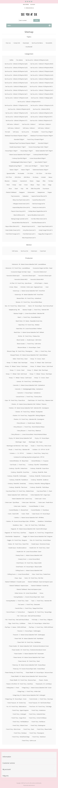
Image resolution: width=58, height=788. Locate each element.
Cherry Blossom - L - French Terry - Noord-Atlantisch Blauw (29, 427)
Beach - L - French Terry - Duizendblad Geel (29, 317)
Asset (47, 287)
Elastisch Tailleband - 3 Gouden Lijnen (15, 582)
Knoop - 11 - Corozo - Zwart (17, 370)
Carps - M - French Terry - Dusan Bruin (15, 400)
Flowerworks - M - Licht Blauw (44, 684)
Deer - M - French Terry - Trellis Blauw (35, 525)
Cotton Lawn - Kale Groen (28, 502)
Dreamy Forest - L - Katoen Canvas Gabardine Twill (29, 555)
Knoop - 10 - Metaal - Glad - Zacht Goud (40, 362)
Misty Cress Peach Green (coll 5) (21, 200)
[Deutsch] (32, 2)
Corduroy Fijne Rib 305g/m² (19, 158)
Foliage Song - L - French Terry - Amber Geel (29, 691)
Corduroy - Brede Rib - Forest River (20, 472)
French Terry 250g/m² (47, 132)
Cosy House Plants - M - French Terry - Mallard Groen (20, 491)
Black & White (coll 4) (19, 215)
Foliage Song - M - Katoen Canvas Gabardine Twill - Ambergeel (29, 695)
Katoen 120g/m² (14, 169)
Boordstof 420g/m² (43, 143)
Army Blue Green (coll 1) (29, 230)
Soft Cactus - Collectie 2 (29, 128)
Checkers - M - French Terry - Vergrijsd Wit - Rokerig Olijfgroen (29, 415)
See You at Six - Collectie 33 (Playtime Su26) (37, 60)
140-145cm (48, 173)
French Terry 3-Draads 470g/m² (35, 139)
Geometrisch (23, 181)
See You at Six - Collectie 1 (29, 124)
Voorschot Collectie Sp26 (44, 275)
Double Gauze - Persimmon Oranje (40, 544)
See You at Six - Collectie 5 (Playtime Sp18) (17, 116)
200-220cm (18, 177)
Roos (44, 185)
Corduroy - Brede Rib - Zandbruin (39, 479)
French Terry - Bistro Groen (13, 729)
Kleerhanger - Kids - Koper (35, 442)
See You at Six (25, 132)
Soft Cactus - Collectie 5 (13, 124)
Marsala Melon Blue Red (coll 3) (20, 222)
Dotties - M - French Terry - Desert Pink (18, 544)
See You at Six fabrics (37, 43)
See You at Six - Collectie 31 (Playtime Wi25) (41, 64)
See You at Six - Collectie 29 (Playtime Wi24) (41, 67)
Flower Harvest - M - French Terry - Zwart (29, 661)
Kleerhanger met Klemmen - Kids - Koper (17, 445)
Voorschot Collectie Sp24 (29, 275)
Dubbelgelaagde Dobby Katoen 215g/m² (21, 162)
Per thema (35, 177)
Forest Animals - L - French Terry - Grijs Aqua (41, 699)
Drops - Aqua (18, 578)
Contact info (17, 43)
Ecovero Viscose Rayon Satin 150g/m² (38, 147)
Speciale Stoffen (11, 173)
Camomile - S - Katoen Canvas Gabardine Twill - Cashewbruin (29, 385)
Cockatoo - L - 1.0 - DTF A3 (17, 453)
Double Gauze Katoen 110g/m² (18, 147)
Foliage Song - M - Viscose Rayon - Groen (15, 699)
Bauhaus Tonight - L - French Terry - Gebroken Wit (36, 309)
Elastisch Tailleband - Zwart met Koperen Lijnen (40, 582)
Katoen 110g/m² (44, 166)
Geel (20, 185)
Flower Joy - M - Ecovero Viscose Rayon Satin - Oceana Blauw (29, 668)
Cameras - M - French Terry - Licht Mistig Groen (29, 381)
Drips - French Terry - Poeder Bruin (41, 574)
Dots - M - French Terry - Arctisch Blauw (40, 540)
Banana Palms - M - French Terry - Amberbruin (29, 298)
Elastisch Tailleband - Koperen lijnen (19, 585)
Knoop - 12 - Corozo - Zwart (41, 377)
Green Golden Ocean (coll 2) (13, 230)
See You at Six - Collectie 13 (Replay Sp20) (42, 98)
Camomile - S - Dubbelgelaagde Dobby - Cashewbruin (29, 389)
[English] (26, 2)
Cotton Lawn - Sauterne (20, 506)
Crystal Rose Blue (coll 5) (38, 200)
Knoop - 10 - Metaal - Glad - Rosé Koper (17, 362)
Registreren (26, 4)
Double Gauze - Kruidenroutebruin (18, 548)
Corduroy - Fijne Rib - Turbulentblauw (38, 464)
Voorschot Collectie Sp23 (13, 275)
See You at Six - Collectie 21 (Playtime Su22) (42, 82)
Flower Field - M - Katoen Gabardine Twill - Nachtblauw (29, 638)
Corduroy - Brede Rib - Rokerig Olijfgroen (39, 483)
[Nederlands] (28, 2)
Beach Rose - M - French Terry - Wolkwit (29, 325)
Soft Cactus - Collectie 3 (14, 128)
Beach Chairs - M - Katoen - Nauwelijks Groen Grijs (29, 321)
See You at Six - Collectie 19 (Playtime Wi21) (41, 86)
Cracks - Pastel (25, 513)
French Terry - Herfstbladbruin (21, 721)
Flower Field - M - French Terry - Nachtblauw (29, 642)
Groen (26, 185)
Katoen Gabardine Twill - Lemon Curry (22, 498)
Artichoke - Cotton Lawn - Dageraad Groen (32, 287)
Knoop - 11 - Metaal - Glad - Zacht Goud (16, 374)
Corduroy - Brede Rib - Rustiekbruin (19, 479)
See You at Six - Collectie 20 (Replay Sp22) (16, 86)
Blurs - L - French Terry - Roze (43, 351)
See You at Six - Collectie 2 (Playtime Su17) (41, 120)
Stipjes (38, 181)
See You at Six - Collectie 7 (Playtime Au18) (17, 113)
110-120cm (30, 173)
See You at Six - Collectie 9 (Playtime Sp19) (19, 109)
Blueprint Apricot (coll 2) (28, 226)
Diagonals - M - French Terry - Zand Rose (15, 532)
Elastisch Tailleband (11, 192)
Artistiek (43, 177)
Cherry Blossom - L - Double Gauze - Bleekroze (29, 423)
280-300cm (27, 177)
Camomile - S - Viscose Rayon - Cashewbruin (28, 393)
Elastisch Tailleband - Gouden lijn (39, 585)
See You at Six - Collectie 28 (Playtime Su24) (16, 71)
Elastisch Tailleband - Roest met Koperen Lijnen (29, 589)
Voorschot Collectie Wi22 (20, 279)
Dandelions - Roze (17, 525)
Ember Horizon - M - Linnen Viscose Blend (26, 593)
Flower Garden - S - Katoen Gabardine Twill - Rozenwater (29, 653)
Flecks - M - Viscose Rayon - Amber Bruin (39, 623)
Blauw (32, 185)
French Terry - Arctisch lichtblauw (37, 718)
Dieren (31, 181)
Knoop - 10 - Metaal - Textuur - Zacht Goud (41, 366)
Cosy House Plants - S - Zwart (44, 491)
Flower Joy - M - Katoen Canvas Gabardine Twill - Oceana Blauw (28, 665)
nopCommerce (31, 785)
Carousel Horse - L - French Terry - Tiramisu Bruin (29, 396)
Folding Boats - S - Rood (13, 687)
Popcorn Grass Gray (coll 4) (18, 211)
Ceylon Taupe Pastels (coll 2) (45, 226)
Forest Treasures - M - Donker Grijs (17, 702)
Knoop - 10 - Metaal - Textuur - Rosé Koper (16, 366)
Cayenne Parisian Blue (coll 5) (39, 196)
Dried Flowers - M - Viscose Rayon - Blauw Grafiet (29, 566)
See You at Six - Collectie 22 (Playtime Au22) (16, 82)
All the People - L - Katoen (41, 283)
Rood (8, 185)
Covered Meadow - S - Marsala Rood (18, 510)
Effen (44, 181)
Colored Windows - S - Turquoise (39, 461)
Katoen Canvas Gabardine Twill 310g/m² (19, 154)
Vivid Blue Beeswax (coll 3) (39, 222)
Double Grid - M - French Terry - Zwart (39, 548)
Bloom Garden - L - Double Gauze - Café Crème (29, 340)
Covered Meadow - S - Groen (36, 506)
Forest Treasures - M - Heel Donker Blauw (39, 702)
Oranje (14, 185)
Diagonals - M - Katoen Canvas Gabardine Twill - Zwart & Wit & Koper (29, 529)
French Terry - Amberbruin (39, 710)
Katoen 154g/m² (25, 169)
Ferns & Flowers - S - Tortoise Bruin (15, 612)
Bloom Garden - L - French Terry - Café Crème (29, 343)
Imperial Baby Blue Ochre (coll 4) (21, 207)
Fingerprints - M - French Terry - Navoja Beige (40, 612)
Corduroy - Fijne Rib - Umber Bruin (18, 468)
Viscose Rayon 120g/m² (11, 150)
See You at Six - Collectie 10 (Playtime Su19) (42, 105)
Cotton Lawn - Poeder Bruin (45, 502)
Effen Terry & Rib (35, 188)
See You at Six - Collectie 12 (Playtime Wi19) (29, 101)
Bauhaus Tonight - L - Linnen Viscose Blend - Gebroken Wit (29, 313)
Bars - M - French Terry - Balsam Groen (15, 306)
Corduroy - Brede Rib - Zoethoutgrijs (16, 476)
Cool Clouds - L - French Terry (17, 464)
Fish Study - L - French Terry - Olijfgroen (42, 619)
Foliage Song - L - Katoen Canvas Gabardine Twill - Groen (36, 687)
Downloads (26, 43)
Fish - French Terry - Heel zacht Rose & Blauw (17, 619)
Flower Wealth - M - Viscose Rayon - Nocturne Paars (39, 672)
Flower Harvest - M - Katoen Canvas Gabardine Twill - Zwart (29, 657)
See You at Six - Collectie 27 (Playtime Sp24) (42, 71)
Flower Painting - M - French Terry (14, 672)
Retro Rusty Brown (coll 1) (29, 237)
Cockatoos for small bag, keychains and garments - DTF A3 (29, 457)
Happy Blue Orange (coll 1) (45, 234)
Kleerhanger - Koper (21, 442)
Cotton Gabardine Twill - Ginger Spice (40, 495)
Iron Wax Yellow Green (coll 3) (39, 219)
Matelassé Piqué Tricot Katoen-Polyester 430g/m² (22, 143)
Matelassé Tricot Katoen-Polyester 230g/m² (16, 135)
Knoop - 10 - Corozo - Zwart (38, 359)
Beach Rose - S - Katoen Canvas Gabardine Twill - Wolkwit (29, 332)
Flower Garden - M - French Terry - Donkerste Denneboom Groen (29, 650)
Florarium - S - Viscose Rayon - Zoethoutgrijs (28, 631)
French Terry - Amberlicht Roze (37, 714)
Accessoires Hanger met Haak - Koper (21, 272)
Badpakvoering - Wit (14, 309)
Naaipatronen (41, 192)
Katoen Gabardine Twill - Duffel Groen (18, 495)
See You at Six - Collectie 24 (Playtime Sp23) (16, 79)
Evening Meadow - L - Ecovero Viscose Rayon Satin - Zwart (29, 597)
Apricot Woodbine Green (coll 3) (36, 215)
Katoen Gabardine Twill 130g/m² (44, 150)
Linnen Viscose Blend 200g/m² (38, 158)
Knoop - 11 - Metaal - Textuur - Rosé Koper (41, 374)
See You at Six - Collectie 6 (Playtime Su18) (41, 113)
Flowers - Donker (43, 680)
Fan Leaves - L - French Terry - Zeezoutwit (29, 604)
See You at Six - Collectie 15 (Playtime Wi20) (41, 94)
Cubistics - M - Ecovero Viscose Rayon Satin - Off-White (20, 521)
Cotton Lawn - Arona (40, 498)
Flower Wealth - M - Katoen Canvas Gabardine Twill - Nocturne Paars (29, 676)
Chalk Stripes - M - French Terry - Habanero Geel (40, 400)
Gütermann (34, 251)
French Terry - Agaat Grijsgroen (20, 710)
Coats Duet (43, 251)
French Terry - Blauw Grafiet (44, 729)
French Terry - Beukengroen (38, 725)
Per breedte (21, 173)
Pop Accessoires (15, 196)
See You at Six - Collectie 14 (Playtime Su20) (16, 98)
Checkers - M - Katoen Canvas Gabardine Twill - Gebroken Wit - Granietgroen (29, 408)
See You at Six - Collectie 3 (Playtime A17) (16, 120)
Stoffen (11, 60)
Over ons (8, 43)
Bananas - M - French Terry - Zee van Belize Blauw (29, 302)
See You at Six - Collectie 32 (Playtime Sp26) (16, 64)
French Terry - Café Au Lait (29, 740)
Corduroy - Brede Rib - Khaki (39, 472)
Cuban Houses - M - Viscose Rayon (41, 513)
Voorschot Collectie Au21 (40, 272)
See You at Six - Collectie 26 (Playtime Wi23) (16, 75)
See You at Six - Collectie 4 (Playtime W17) (41, 116)
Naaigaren (22, 192)
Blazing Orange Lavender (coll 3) (19, 219)
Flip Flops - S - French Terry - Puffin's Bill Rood (41, 627)
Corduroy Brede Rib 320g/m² (40, 154)
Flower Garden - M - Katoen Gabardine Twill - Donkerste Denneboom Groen (29, 646)
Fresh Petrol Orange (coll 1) (13, 234)
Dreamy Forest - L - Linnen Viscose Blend (29, 559)
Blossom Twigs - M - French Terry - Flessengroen (19, 351)
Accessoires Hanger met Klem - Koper (42, 268)
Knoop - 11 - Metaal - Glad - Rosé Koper (37, 370)
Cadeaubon (25, 196)
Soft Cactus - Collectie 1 (44, 128)
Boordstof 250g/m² (19, 139)
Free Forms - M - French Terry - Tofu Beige (40, 706)
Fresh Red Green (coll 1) (29, 234)
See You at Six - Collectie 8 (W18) (41, 109)
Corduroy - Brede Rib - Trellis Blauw (39, 487)
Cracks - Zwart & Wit (13, 513)
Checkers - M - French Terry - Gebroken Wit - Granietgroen (29, 419)
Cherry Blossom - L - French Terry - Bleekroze (29, 430)
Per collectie (19, 60)
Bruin (10, 188)
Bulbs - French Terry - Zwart (20, 359)
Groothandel (29, 46)
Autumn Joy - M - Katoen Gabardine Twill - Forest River (29, 294)
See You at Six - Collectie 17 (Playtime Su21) (42, 90)
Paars (38, 185)
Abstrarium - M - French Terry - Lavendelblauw (18, 268)
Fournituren (46, 188)
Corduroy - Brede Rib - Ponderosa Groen (39, 476)
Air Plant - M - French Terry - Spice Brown (21, 283)
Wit (27, 188)
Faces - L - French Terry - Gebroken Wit (41, 600)
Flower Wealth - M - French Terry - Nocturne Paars (23, 680)
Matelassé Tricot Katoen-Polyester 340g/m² (42, 135)
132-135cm (39, 173)
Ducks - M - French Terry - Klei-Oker (34, 578)
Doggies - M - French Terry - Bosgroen (17, 540)
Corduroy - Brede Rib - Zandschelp (17, 483)
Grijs (22, 188)
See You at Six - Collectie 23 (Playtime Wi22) (41, 79)
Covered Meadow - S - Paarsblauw (40, 510)
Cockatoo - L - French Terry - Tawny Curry (37, 453)
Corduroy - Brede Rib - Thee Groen (18, 487)
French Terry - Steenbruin (39, 737)
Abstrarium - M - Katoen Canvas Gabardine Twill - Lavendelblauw (29, 264)
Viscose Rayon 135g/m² (27, 150)
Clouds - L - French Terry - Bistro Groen (41, 445)
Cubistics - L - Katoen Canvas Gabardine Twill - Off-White (29, 517)
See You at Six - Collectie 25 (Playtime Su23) (42, 75)
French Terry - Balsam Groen (20, 725)
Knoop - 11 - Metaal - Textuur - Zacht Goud (20, 377)
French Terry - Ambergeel (19, 714)
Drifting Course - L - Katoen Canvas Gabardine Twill (29, 570)
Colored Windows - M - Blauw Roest (19, 461)
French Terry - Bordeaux (20, 733)
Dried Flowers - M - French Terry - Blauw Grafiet (29, 563)
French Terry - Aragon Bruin (19, 718)
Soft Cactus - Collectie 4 (45, 124)
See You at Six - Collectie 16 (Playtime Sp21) (16, 94)
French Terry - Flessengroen (37, 733)
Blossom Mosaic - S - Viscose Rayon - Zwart (29, 347)
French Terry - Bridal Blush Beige (20, 737)
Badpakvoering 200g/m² (15, 166)
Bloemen (7, 181)
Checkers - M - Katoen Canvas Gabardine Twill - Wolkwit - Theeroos (29, 404)
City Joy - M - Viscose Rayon (42, 438)
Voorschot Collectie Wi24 (37, 279)
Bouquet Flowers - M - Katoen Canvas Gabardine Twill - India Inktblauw (28, 355)
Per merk (7, 132)
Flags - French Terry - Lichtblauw (16, 623)
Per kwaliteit (35, 132)
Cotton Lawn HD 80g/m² (31, 166)
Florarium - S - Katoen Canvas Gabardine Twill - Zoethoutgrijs (29, 634)
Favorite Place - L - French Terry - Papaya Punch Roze (29, 608)
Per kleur (50, 181)
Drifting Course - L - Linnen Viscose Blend (18, 574)
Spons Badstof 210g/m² (41, 162)
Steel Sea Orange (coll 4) (38, 203)
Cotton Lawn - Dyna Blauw (12, 502)
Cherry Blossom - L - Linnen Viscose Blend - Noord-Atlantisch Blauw (29, 434)
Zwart (16, 188)
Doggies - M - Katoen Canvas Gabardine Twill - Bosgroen (37, 536)
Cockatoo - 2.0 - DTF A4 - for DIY (41, 449)
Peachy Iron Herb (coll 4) (39, 207)
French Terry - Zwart (28, 729)
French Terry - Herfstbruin (38, 721)
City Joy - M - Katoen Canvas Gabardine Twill (20, 438)
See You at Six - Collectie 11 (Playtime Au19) (16, 105)
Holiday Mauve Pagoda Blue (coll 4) (37, 211)
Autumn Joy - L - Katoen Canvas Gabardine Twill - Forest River (29, 290)
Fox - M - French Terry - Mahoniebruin (16, 706)
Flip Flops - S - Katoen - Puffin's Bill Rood (15, 627)
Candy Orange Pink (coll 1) (45, 230)
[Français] (30, 2)
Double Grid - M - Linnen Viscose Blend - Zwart (29, 551)
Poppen (50, 192)
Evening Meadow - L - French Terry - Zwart (17, 600)
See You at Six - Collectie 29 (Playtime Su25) (16, 67)
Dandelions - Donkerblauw (45, 521)
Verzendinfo (49, 43)
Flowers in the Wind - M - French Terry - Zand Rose (19, 684)
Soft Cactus (16, 132)
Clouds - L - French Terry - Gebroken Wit (19, 449)
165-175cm (9, 177)
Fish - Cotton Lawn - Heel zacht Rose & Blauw (29, 616)
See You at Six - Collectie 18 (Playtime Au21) (16, 90)
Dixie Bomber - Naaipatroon (13, 536)
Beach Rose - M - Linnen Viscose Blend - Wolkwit (29, 328)
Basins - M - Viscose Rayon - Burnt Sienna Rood (40, 306)
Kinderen (15, 181)
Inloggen (32, 4)
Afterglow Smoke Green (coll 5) (21, 203)
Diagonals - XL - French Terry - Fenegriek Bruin (41, 532)
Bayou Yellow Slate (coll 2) (12, 226)
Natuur (50, 177)
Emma (41, 593)
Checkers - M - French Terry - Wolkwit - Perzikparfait (29, 411)
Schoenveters (31, 192)
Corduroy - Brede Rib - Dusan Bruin (39, 468)
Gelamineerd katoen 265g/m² (40, 169)
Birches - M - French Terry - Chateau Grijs (29, 336)
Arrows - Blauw (14, 287)
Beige (49, 185)
